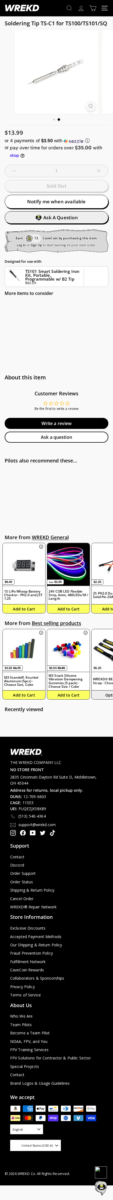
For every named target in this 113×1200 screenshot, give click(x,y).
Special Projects (24, 1066)
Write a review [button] (56, 423)
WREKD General (50, 537)
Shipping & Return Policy (32, 890)
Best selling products (56, 623)
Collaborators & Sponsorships (37, 978)
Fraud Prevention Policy (31, 953)
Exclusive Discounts (28, 928)
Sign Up (36, 245)
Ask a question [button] (56, 437)
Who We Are (21, 1016)
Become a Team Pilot (30, 1032)
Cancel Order (21, 898)
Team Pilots (21, 1024)
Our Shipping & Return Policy (36, 944)
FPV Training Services (29, 1049)
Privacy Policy (22, 986)
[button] (56, 141)
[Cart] (92, 8)
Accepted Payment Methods (35, 936)
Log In (21, 245)
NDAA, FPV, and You (28, 1041)
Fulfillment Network (28, 961)
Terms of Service (25, 995)
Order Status (21, 881)
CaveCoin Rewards (27, 969)
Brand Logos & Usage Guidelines (40, 1083)
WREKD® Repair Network (33, 906)
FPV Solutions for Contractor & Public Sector (50, 1058)
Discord (17, 865)
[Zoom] (91, 106)
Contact (17, 856)
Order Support (23, 873)
